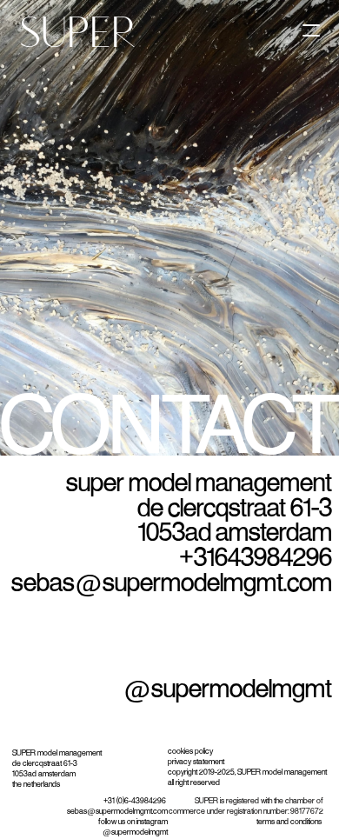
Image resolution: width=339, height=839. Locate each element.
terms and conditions (289, 821)
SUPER (72, 34)
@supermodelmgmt (227, 689)
